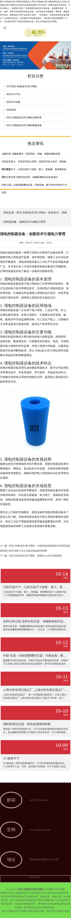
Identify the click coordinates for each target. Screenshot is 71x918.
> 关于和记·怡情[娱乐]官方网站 (21, 86)
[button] (67, 55)
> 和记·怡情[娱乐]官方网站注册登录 (23, 117)
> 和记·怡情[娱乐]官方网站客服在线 (23, 125)
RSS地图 (48, 889)
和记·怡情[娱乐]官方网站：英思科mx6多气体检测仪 (35, 555)
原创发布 (53, 212)
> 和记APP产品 (12, 94)
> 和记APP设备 (12, 102)
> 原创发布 (10, 110)
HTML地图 (59, 889)
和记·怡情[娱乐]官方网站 (31, 212)
